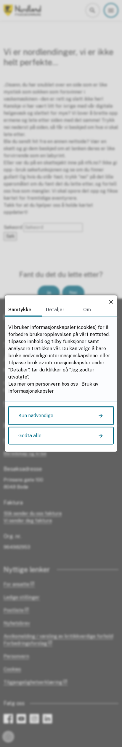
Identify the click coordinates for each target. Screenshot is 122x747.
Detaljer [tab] (55, 309)
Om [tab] (87, 309)
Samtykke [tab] (19, 309)
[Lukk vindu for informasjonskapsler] (111, 302)
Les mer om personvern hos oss (43, 384)
